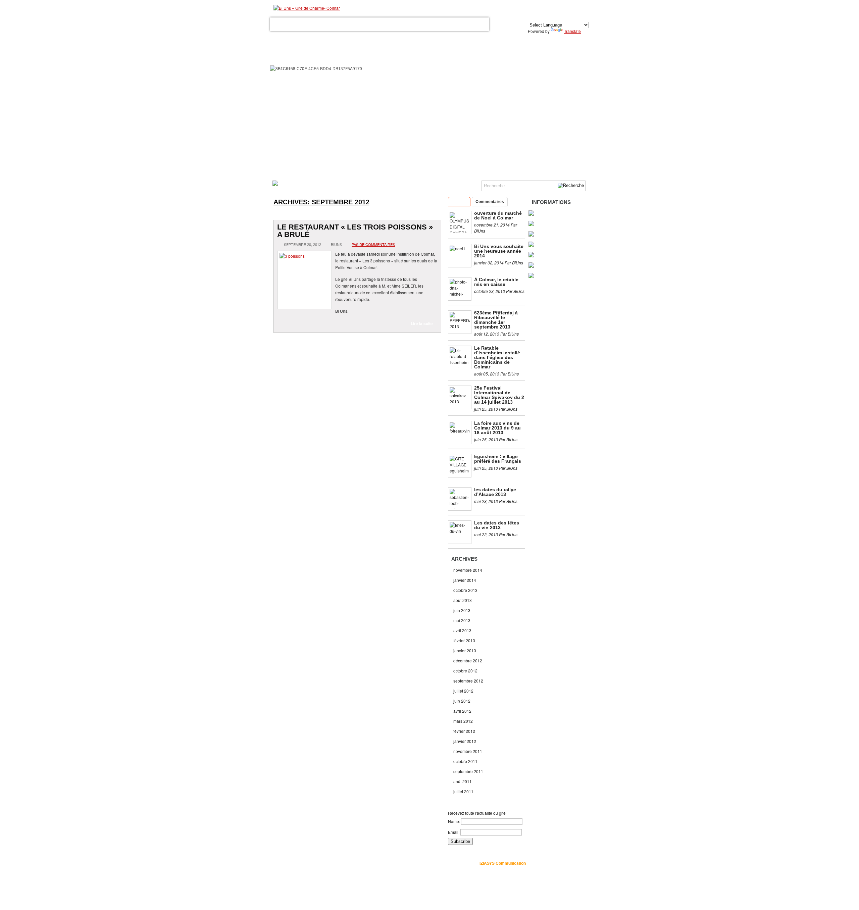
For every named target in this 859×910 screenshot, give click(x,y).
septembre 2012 (468, 681)
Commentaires (489, 201)
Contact (443, 24)
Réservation (415, 24)
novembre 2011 (467, 751)
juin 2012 (461, 701)
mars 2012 (463, 721)
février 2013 (464, 640)
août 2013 (462, 600)
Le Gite (304, 24)
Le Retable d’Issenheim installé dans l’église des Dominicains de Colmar (497, 357)
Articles (459, 201)
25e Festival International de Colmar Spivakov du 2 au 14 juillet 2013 (499, 395)
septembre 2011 (468, 771)
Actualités (470, 24)
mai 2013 (461, 620)
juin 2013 (461, 610)
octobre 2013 (465, 590)
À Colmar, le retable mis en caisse (496, 282)
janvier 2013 (464, 650)
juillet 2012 (463, 691)
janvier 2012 (464, 741)
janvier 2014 (464, 580)
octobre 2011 (465, 761)
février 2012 (464, 731)
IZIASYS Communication (502, 863)
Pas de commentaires (373, 244)
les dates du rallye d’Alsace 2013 (495, 492)
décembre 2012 (467, 660)
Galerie (365, 24)
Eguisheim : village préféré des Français (497, 459)
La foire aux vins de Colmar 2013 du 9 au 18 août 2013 (497, 427)
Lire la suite (422, 323)
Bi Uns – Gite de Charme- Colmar (378, 863)
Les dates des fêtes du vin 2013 (496, 525)
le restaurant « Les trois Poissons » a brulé (355, 231)
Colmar (388, 24)
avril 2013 (462, 630)
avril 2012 (462, 711)
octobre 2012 (465, 670)
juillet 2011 (463, 791)
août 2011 (462, 781)
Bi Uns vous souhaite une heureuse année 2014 (498, 251)
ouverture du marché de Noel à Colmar (498, 215)
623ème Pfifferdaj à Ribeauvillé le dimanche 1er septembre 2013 (496, 320)
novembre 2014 (467, 570)
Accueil (283, 24)
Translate (572, 31)
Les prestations (334, 24)
